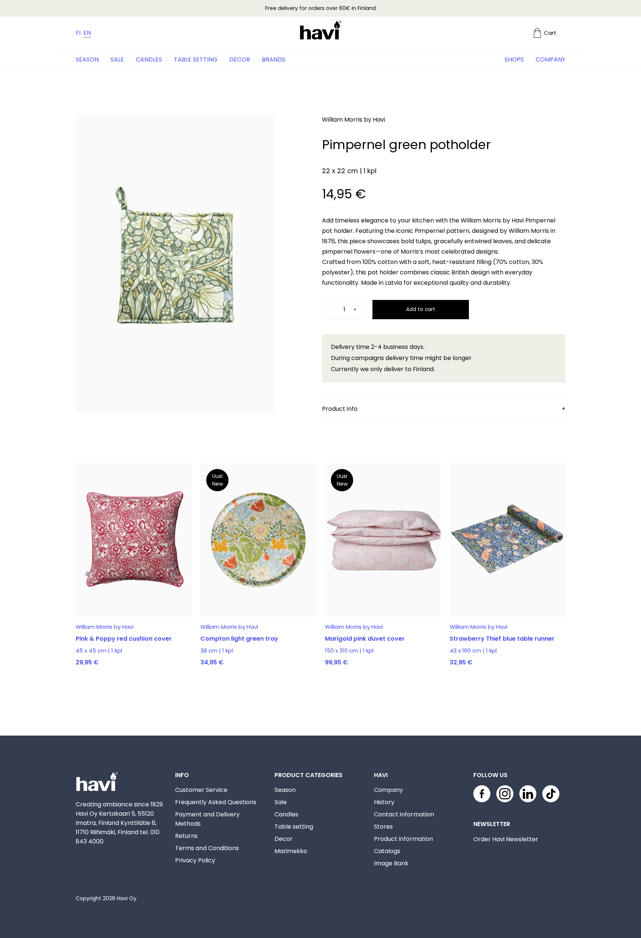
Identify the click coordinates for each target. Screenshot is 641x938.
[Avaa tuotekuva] (175, 265)
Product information (403, 839)
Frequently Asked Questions (215, 802)
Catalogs (387, 851)
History (384, 802)
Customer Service (201, 790)
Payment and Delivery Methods (207, 819)
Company (550, 59)
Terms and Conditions (207, 848)
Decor (239, 59)
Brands (273, 59)
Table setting (195, 59)
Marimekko (291, 851)
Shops (514, 59)
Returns (186, 836)
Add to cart (420, 309)
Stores (383, 826)
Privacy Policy (195, 860)
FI (78, 33)
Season (87, 59)
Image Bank (391, 863)
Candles (149, 59)
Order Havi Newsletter (505, 839)
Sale (117, 59)
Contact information (404, 814)
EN (87, 33)
